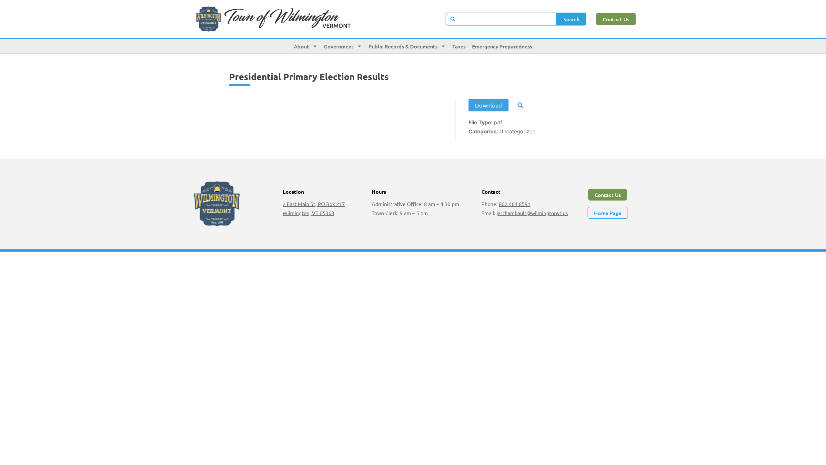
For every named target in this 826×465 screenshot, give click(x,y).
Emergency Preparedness (502, 46)
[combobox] (501, 19)
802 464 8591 (514, 204)
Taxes (459, 46)
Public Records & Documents (403, 46)
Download (488, 105)
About (301, 46)
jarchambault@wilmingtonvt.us (532, 213)
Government (339, 46)
